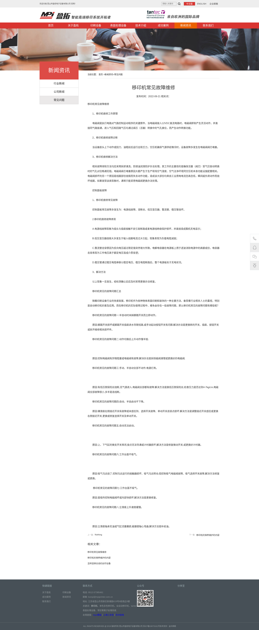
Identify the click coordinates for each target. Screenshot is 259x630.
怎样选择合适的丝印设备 (99, 563)
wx (254, 256)
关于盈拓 (73, 25)
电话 (254, 238)
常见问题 (59, 100)
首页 (51, 25)
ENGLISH (201, 4)
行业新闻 (59, 83)
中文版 (189, 4)
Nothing (98, 534)
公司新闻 (59, 91)
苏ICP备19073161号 (151, 626)
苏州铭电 (120, 615)
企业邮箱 (214, 4)
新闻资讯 (185, 25)
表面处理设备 (118, 25)
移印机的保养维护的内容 (207, 535)
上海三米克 (108, 615)
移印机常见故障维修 (97, 552)
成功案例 (163, 25)
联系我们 (208, 25)
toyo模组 (97, 615)
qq (254, 247)
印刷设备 (95, 25)
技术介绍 (140, 25)
